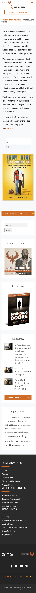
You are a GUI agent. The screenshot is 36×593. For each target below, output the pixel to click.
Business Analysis (9, 495)
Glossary (5, 516)
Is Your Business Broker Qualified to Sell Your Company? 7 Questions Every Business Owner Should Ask (22, 353)
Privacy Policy (8, 484)
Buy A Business (8, 531)
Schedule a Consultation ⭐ (19, 213)
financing (11, 432)
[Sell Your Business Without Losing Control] (9, 370)
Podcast (5, 474)
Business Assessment (11, 499)
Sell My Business (9, 506)
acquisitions (7, 417)
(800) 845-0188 (19, 7)
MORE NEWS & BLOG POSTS (20, 397)
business (13, 417)
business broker (23, 417)
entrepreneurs (24, 428)
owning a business (20, 432)
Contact (5, 470)
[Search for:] (16, 225)
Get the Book (7, 477)
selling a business (13, 436)
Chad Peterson (24, 425)
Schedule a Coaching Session (14, 520)
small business (11, 445)
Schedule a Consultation (17, 12)
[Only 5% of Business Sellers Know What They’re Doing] (9, 381)
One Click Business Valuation (14, 527)
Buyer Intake (7, 534)
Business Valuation (10, 502)
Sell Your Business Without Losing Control (23, 371)
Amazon (9, 128)
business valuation (11, 421)
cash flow (16, 425)
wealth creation (25, 445)
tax (20, 445)
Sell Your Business (26, 441)
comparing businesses (14, 429)
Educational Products (11, 481)
